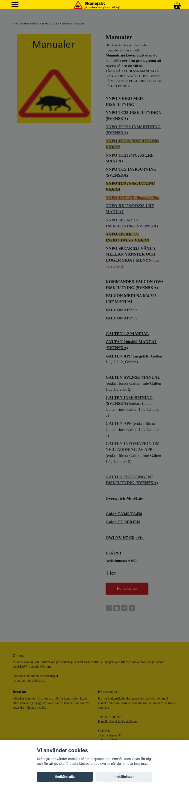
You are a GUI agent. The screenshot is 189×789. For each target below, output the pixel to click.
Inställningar (124, 776)
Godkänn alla (65, 776)
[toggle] (17, 5)
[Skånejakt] (97, 4)
